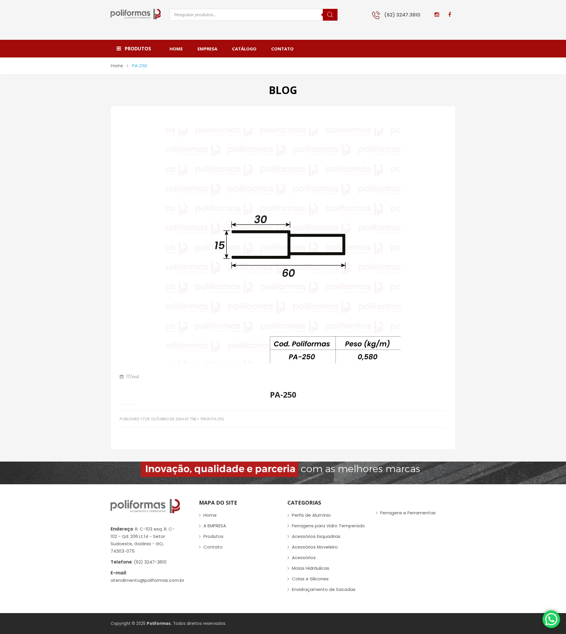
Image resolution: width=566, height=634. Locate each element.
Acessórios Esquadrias (316, 536)
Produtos (213, 536)
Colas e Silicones (310, 579)
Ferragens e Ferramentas (408, 513)
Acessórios (304, 557)
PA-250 (217, 418)
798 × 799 (198, 418)
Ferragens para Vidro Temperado (328, 526)
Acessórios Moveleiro (315, 547)
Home (117, 65)
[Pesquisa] (330, 15)
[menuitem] (180, 48)
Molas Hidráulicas (310, 568)
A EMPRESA (214, 526)
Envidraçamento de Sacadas (324, 589)
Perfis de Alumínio (311, 515)
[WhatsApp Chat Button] (551, 619)
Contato (213, 547)
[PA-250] (283, 246)
